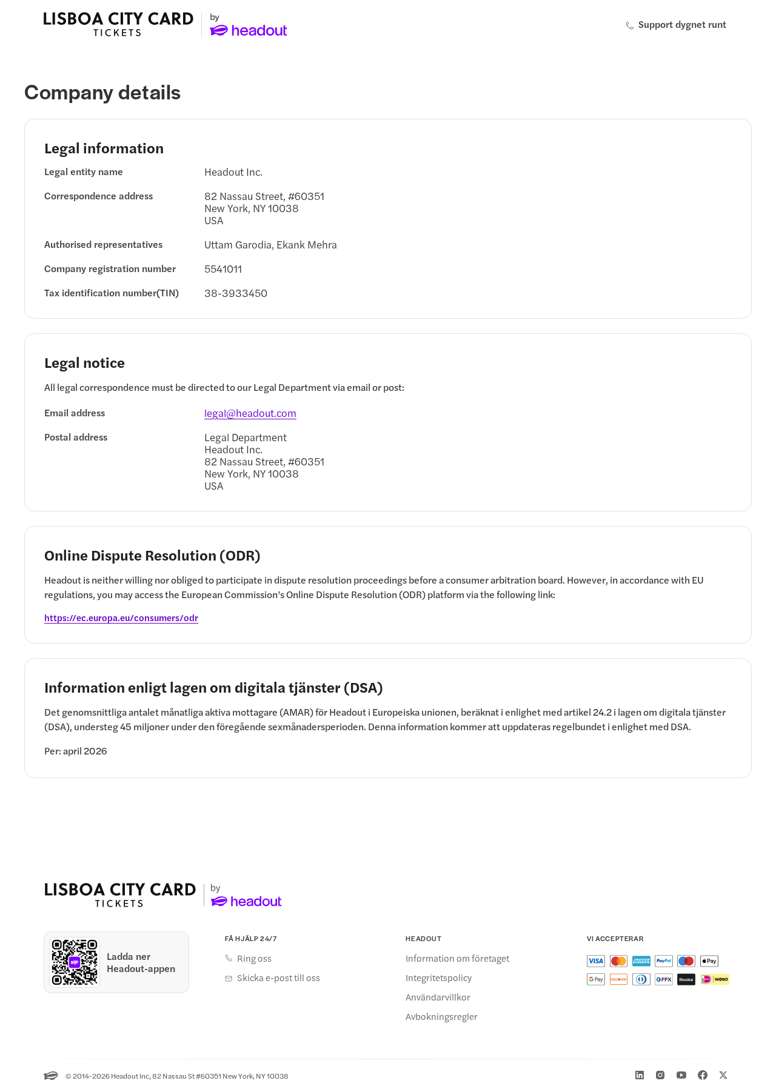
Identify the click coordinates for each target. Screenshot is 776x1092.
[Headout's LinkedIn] (639, 1075)
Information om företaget (457, 958)
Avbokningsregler (442, 1016)
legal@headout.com (250, 413)
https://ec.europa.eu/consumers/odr (121, 617)
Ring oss (254, 958)
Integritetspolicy (439, 977)
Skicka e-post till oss (278, 977)
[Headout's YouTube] (681, 1075)
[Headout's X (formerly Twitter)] (723, 1075)
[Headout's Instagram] (660, 1075)
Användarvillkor (438, 997)
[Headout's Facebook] (702, 1075)
